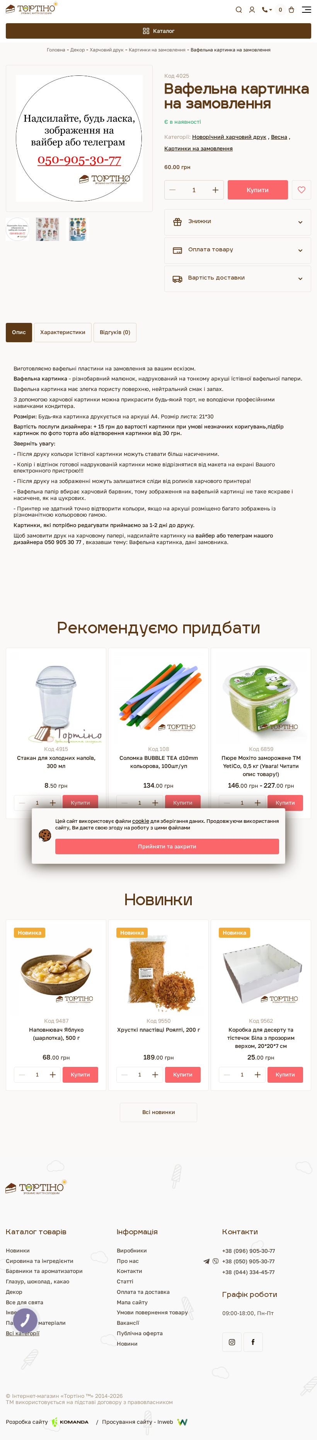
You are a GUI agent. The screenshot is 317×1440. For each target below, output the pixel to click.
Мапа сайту (132, 1302)
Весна (279, 136)
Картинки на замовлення (157, 50)
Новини (127, 1343)
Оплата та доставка (143, 1291)
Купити (258, 190)
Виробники (132, 1250)
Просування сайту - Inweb (137, 1422)
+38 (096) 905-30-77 (248, 1250)
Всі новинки (158, 1112)
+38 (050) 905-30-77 (248, 1261)
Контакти (129, 1271)
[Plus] (52, 802)
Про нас (128, 1260)
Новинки (18, 1250)
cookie (140, 820)
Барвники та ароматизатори (44, 1271)
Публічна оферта (140, 1333)
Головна (56, 50)
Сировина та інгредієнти (39, 1260)
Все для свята (24, 1302)
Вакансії (128, 1322)
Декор (77, 50)
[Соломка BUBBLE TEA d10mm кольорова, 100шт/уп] (158, 698)
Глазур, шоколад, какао (37, 1281)
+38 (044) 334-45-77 (248, 1272)
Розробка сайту (27, 1421)
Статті (125, 1281)
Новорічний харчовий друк (229, 136)
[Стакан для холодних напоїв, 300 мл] (56, 698)
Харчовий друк (107, 50)
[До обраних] (301, 190)
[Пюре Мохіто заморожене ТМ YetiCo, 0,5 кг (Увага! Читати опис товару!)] (261, 698)
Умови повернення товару (152, 1312)
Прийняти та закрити (167, 846)
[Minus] (22, 802)
